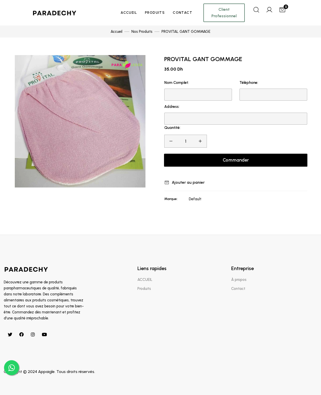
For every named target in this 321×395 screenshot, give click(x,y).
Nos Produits (141, 31)
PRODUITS (155, 13)
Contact (238, 288)
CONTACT (182, 13)
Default (195, 199)
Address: (171, 106)
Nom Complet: (176, 82)
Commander (235, 160)
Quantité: (172, 127)
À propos (239, 279)
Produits (144, 288)
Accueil (116, 31)
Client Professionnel (224, 12)
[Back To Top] (307, 381)
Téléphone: (248, 82)
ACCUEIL (129, 13)
